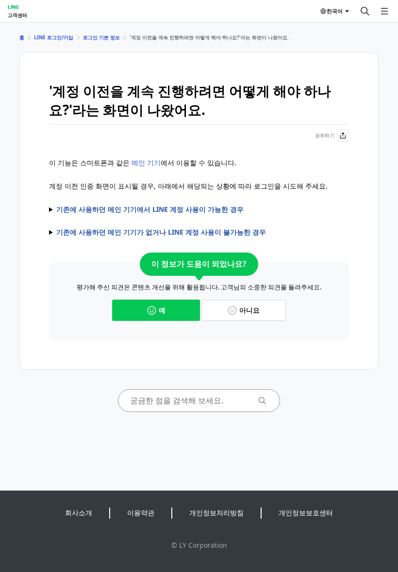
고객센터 (17, 15)
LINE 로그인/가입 (53, 37)
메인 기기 (146, 162)
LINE (13, 6)
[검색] (365, 11)
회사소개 (78, 512)
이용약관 (140, 512)
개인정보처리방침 (216, 512)
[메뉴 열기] (384, 11)
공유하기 (324, 135)
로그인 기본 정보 (101, 37)
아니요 (249, 310)
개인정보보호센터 (306, 512)
